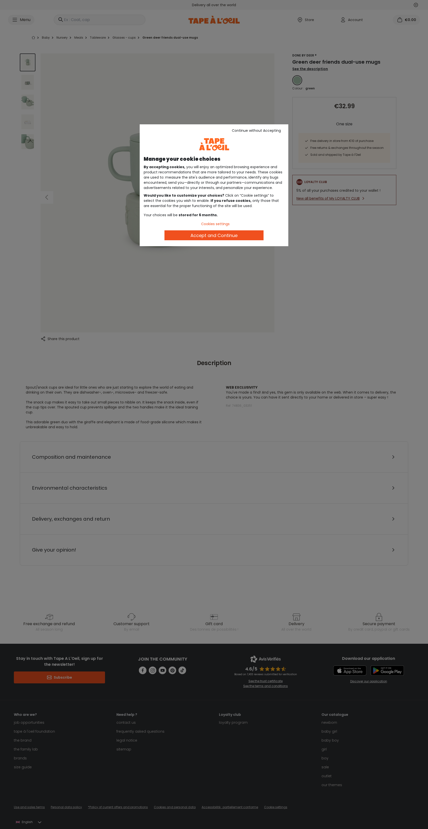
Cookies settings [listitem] (215, 223)
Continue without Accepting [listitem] (256, 130)
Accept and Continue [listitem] (214, 235)
